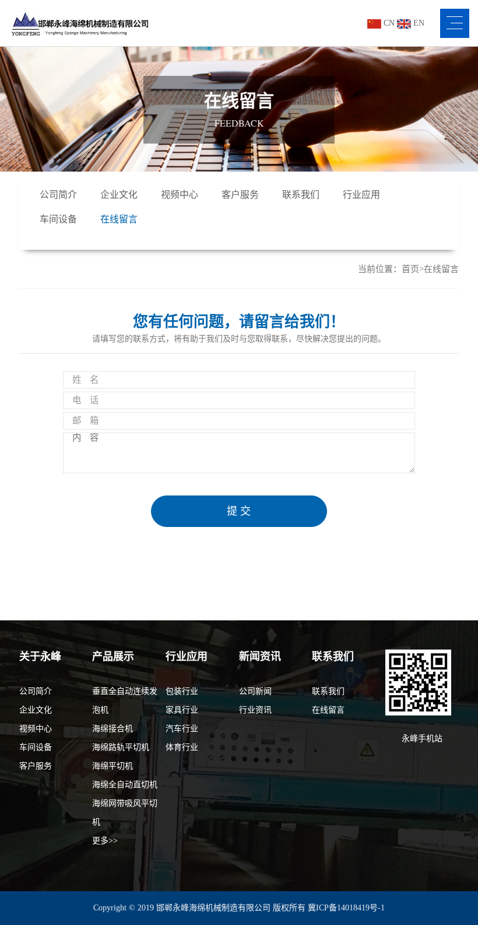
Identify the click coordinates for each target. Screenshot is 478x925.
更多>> (105, 840)
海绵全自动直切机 (124, 784)
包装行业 (182, 691)
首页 (410, 269)
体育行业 (182, 747)
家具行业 (182, 710)
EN (417, 23)
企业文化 (119, 195)
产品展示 (113, 656)
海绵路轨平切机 (120, 747)
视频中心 (179, 195)
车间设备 (58, 219)
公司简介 (58, 195)
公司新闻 (255, 691)
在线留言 (119, 219)
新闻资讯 (260, 656)
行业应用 (361, 195)
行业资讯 (255, 710)
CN (388, 23)
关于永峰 (40, 656)
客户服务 (240, 195)
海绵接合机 (112, 728)
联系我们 (300, 195)
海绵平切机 (112, 766)
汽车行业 (182, 728)
